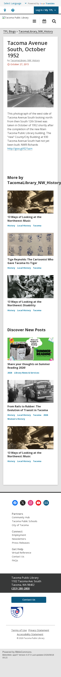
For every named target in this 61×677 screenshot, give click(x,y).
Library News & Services (26, 372)
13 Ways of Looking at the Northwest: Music (24, 218)
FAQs (15, 560)
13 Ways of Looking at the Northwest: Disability (24, 303)
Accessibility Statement (30, 634)
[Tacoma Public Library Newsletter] (46, 503)
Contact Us (18, 556)
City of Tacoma (20, 525)
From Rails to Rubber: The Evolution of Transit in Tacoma (27, 408)
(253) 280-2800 (20, 588)
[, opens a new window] (17, 616)
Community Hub (21, 517)
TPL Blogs (9, 31)
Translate (50, 3)
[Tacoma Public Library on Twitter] (23, 503)
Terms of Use (19, 630)
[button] (4, 10)
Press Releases (21, 542)
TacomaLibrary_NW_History (36, 31)
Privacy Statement (38, 630)
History (11, 225)
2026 (9, 372)
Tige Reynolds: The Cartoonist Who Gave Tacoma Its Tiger (30, 261)
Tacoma (37, 225)
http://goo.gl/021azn (19, 149)
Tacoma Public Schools (24, 521)
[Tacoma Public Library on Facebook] (15, 503)
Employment (19, 535)
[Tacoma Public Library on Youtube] (38, 503)
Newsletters (19, 538)
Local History (24, 225)
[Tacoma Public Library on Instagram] (30, 503)
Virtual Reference (21, 552)
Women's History (16, 419)
